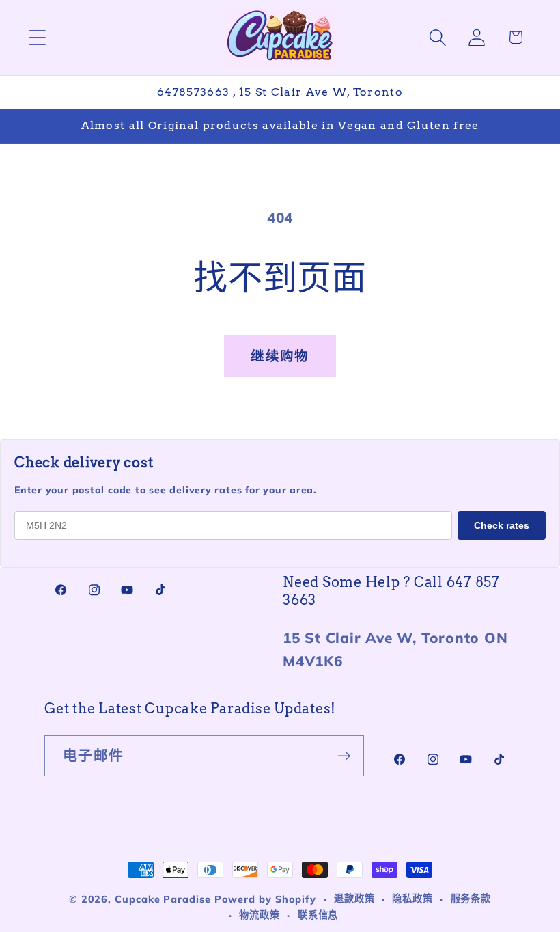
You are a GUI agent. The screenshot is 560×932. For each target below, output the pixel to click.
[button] (37, 37)
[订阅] (343, 756)
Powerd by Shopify (265, 899)
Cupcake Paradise (163, 899)
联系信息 (318, 915)
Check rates (501, 525)
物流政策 (259, 915)
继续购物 (280, 355)
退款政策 (354, 898)
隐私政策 (412, 898)
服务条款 (471, 898)
